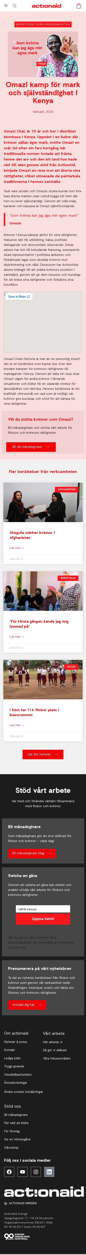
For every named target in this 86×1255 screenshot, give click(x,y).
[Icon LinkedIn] (49, 1172)
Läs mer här (17, 947)
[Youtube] (23, 1172)
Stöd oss (12, 1106)
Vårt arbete (54, 1033)
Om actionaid (16, 1033)
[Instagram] (36, 1172)
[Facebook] (9, 1172)
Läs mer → (17, 548)
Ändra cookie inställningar (23, 1092)
